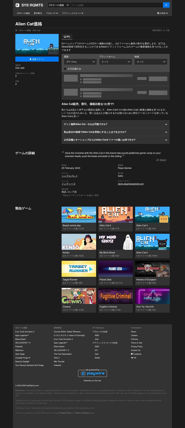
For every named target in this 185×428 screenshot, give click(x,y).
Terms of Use (136, 342)
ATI (96, 350)
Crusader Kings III (22, 357)
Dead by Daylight (22, 361)
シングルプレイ (70, 175)
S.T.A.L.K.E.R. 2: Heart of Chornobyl (69, 335)
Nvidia (97, 357)
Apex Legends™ (22, 335)
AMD (97, 335)
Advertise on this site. (92, 380)
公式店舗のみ (74, 68)
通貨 (66, 56)
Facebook (137, 354)
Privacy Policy (137, 346)
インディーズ (68, 183)
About (133, 331)
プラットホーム (107, 56)
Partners (134, 339)
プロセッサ (51, 13)
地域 (136, 56)
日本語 (162, 13)
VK (134, 357)
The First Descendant (63, 354)
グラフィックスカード (72, 13)
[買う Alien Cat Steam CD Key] (116, 79)
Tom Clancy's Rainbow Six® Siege (29, 365)
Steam (163, 159)
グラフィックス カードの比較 (105, 342)
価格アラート (38, 59)
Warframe (19, 350)
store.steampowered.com (131, 183)
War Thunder (59, 361)
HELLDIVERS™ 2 (22, 342)
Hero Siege (20, 354)
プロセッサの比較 (100, 331)
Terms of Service (82, 412)
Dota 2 (56, 357)
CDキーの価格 (23, 13)
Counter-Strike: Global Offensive (67, 331)
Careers (134, 335)
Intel (96, 339)
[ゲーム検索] (166, 5)
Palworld (18, 346)
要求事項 (38, 13)
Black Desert (20, 339)
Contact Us (135, 350)
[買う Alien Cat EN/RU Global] (116, 93)
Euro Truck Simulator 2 (24, 331)
